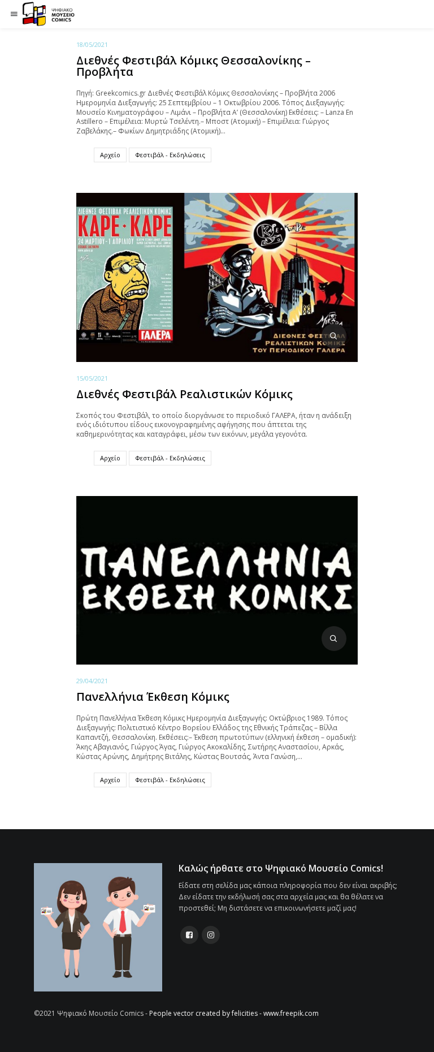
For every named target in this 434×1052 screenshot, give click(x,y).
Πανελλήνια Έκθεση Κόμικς (152, 696)
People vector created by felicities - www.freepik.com (234, 1013)
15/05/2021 (92, 378)
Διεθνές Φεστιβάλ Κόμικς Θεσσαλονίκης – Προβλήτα (193, 66)
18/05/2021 (92, 44)
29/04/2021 (92, 680)
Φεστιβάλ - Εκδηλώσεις (170, 154)
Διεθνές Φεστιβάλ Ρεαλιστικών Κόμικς (184, 394)
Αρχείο (110, 154)
